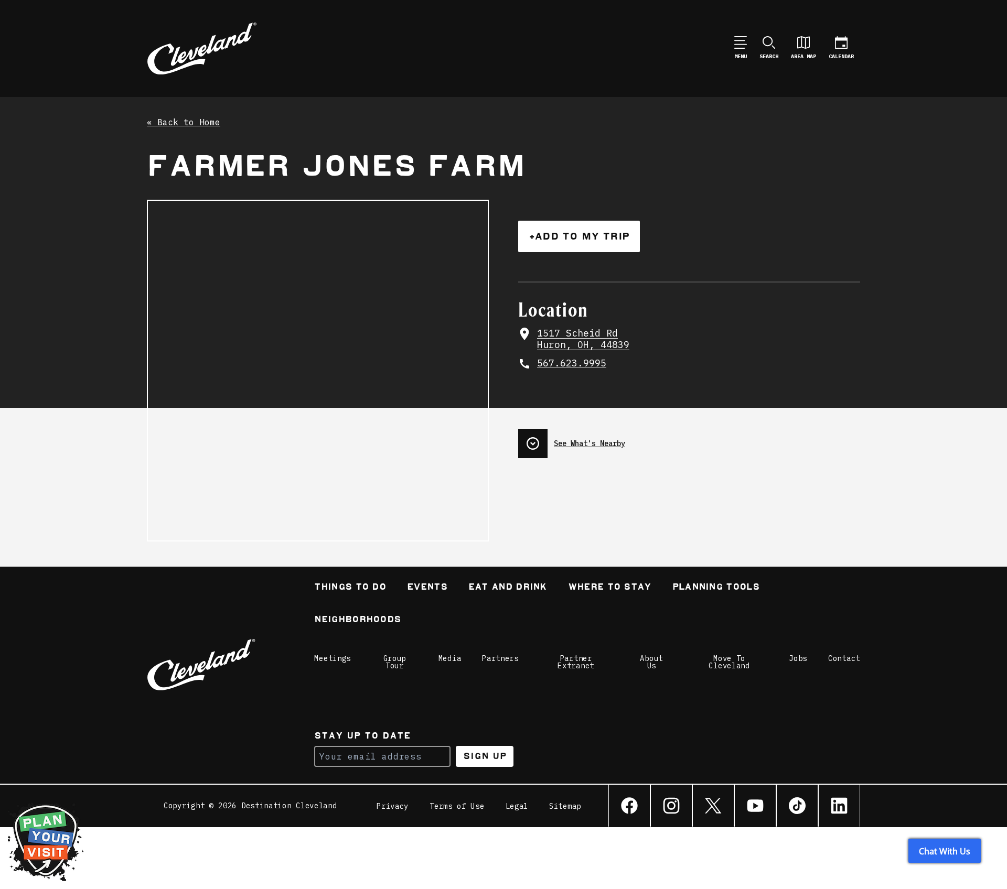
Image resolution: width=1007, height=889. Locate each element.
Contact (844, 658)
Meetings (332, 658)
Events (427, 587)
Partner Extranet (576, 662)
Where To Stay (609, 587)
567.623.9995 (571, 363)
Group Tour (394, 662)
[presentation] (689, 439)
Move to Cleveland (729, 662)
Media (450, 658)
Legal (517, 806)
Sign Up (485, 756)
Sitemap (565, 806)
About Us (651, 662)
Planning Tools (715, 587)
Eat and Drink (507, 587)
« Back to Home (183, 122)
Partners (500, 658)
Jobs (798, 658)
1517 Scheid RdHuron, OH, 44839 (583, 339)
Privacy (393, 806)
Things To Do (350, 587)
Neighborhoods (357, 620)
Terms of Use (457, 806)
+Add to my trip (579, 236)
